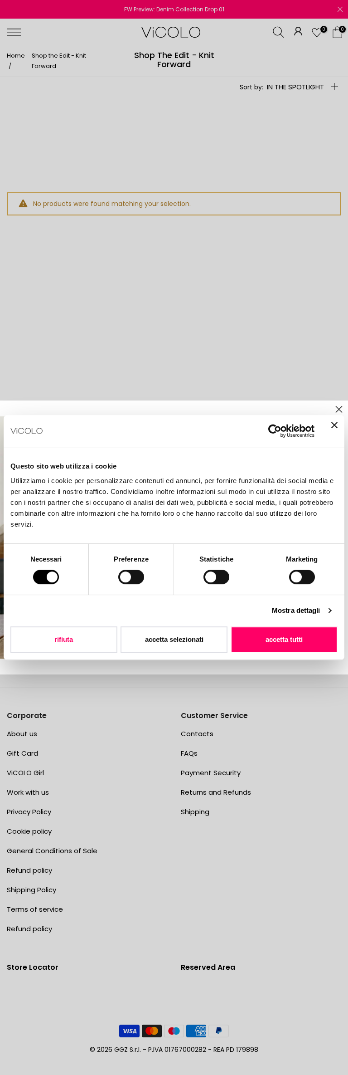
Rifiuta (63, 639)
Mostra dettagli (296, 610)
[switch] (131, 577)
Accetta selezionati (174, 639)
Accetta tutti (284, 639)
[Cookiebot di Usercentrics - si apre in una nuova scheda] (274, 431)
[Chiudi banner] (334, 431)
